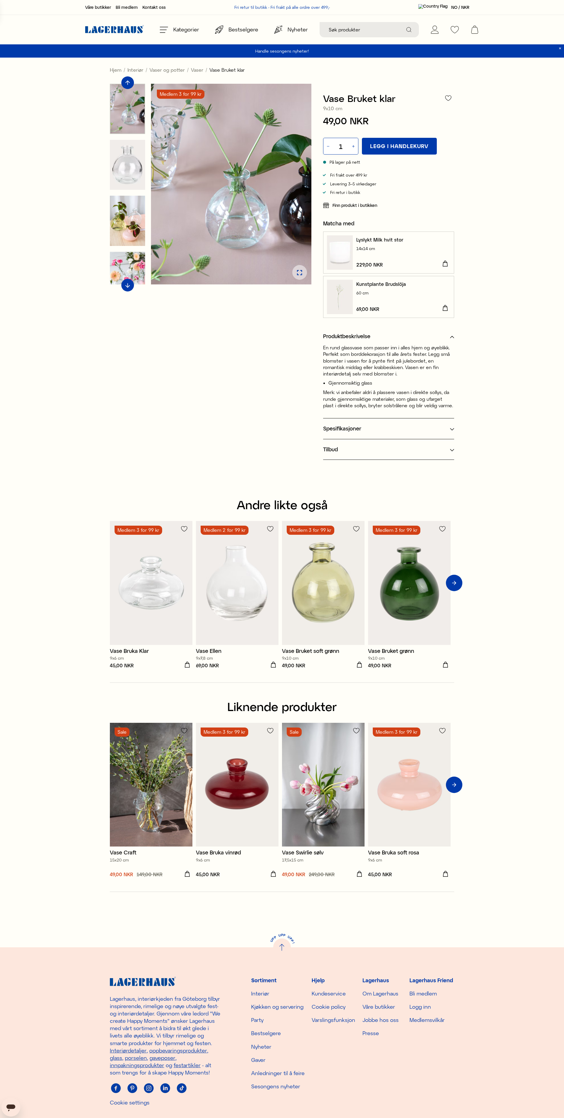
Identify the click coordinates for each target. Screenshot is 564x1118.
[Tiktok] (181, 1088)
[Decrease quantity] (327, 146)
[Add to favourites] (448, 98)
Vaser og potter (167, 70)
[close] (560, 48)
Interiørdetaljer (128, 1050)
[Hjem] (114, 30)
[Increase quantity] (354, 146)
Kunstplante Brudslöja (381, 284)
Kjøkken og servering (277, 1006)
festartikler (187, 1065)
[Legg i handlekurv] (445, 264)
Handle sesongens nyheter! (282, 50)
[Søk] (409, 29)
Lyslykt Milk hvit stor (379, 239)
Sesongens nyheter (275, 1086)
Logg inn (420, 1006)
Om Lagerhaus (380, 993)
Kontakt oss (154, 7)
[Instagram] (149, 1088)
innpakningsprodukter (137, 1065)
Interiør (135, 70)
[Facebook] (116, 1088)
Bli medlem (127, 7)
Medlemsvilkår (427, 1020)
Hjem (115, 70)
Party (257, 1020)
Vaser (197, 70)
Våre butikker (98, 7)
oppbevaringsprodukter (178, 1050)
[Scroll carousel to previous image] (127, 82)
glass (116, 1058)
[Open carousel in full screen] (299, 272)
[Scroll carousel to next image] (127, 285)
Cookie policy (328, 1006)
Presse (370, 1033)
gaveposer (162, 1058)
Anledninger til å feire (278, 1073)
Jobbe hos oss (380, 1020)
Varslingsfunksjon (333, 1020)
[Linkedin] (165, 1088)
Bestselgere (266, 1033)
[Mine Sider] (435, 30)
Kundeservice (329, 993)
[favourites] (455, 30)
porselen (136, 1058)
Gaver (258, 1060)
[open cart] (475, 30)
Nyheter (261, 1046)
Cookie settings (130, 1102)
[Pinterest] (132, 1088)
